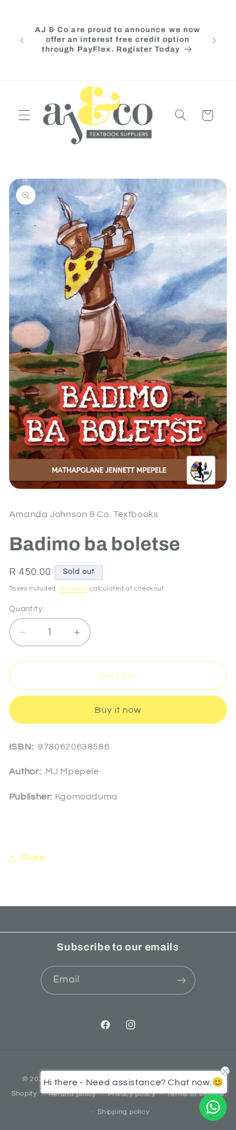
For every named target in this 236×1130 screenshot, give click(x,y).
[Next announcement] (214, 40)
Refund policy (73, 1094)
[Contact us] (213, 1107)
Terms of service (196, 1094)
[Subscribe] (181, 980)
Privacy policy (132, 1094)
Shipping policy (123, 1112)
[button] (24, 115)
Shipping (74, 588)
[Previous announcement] (21, 40)
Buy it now (118, 709)
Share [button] (33, 857)
